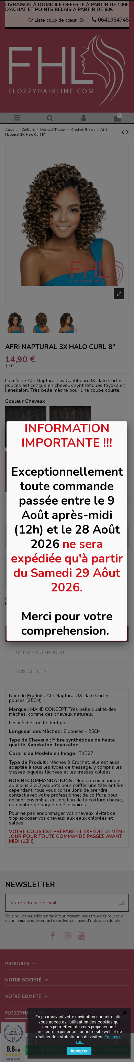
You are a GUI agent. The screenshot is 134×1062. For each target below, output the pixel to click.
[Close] (127, 421)
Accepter (79, 1051)
